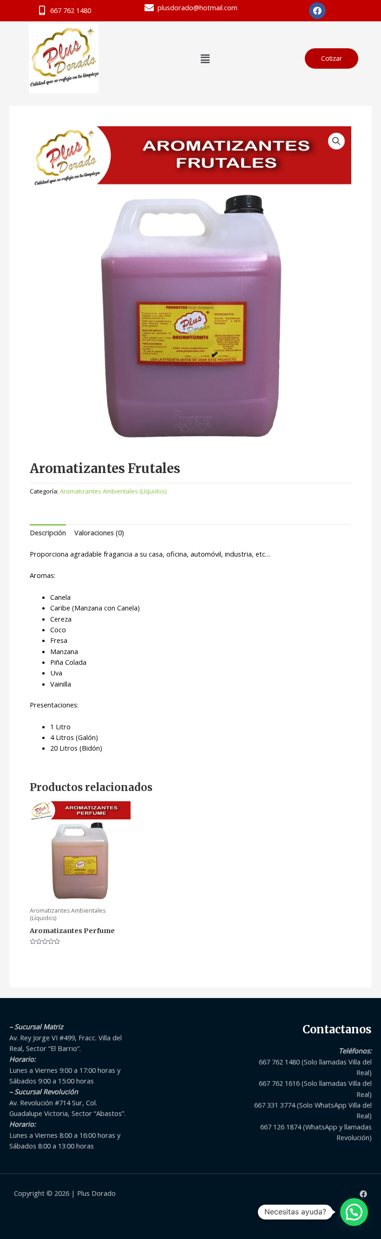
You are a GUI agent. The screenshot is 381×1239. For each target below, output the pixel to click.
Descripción (48, 532)
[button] (205, 58)
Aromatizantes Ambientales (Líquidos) (113, 491)
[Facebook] (363, 1194)
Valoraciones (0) (99, 532)
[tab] (48, 533)
